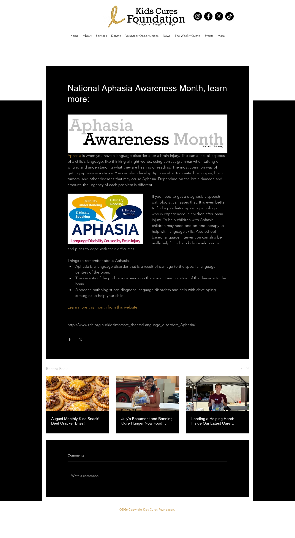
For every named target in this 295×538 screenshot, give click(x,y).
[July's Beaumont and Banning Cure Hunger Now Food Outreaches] (147, 393)
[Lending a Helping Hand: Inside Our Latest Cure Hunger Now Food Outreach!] (217, 393)
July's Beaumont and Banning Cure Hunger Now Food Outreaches (147, 420)
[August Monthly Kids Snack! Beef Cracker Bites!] (77, 393)
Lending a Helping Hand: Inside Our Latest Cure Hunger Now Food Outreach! (216, 420)
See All (244, 368)
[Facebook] (208, 16)
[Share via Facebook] (70, 339)
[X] (219, 16)
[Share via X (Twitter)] (80, 339)
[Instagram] (197, 16)
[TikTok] (229, 16)
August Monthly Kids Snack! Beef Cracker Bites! (75, 420)
